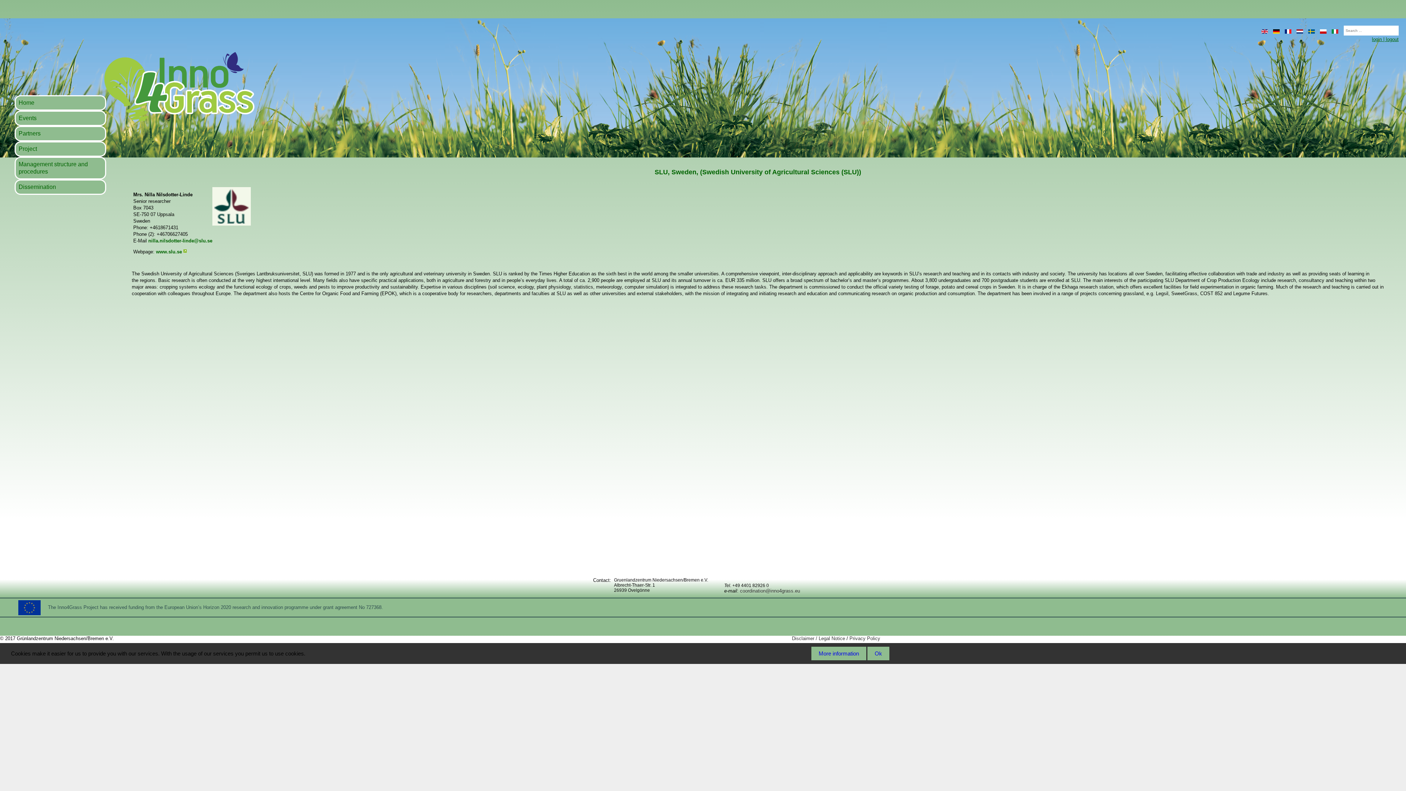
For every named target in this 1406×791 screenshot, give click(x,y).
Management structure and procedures (53, 168)
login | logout (1385, 39)
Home (26, 103)
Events (28, 118)
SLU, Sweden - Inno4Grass (134, 86)
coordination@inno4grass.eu (770, 591)
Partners (30, 133)
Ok (878, 653)
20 (1340, 28)
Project (28, 149)
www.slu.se (169, 252)
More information (839, 653)
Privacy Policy (864, 638)
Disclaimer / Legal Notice (818, 638)
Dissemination (37, 187)
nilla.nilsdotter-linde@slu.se (180, 241)
